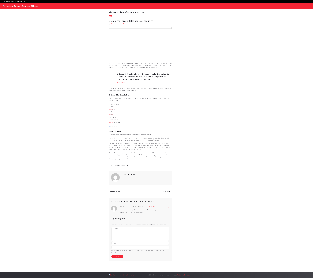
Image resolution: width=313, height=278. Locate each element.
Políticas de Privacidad (183, 275)
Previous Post (115, 192)
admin (112, 24)
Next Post (166, 191)
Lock (110, 16)
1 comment (129, 24)
